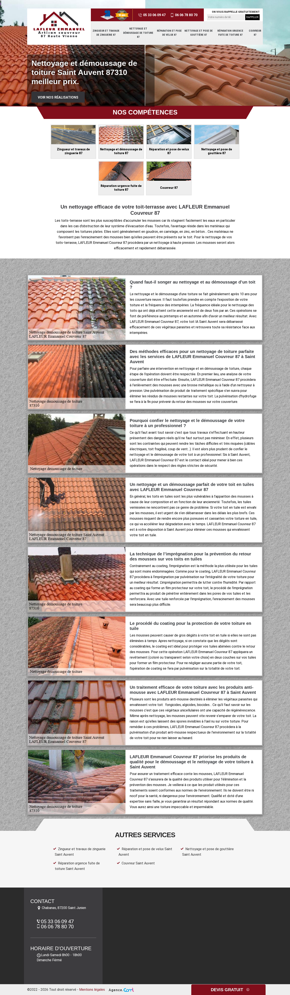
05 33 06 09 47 (154, 15)
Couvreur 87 (255, 33)
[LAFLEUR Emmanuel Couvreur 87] (59, 24)
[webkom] (121, 990)
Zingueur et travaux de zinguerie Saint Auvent (80, 852)
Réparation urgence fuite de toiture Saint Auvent (77, 866)
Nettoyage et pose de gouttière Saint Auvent (208, 852)
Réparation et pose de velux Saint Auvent (145, 852)
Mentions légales (92, 990)
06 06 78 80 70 (185, 15)
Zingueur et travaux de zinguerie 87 (106, 33)
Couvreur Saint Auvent (138, 863)
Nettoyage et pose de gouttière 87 (198, 33)
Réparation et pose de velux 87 (169, 33)
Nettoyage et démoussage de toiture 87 (138, 32)
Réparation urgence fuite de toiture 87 (230, 33)
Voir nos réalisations (58, 97)
